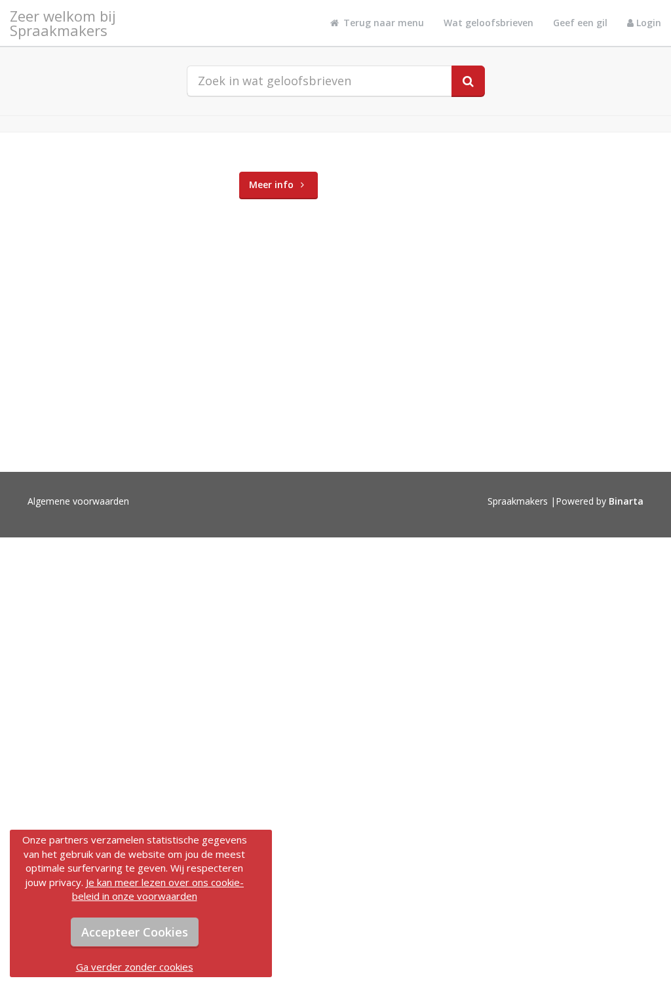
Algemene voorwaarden (78, 501)
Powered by (599, 501)
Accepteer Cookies (134, 932)
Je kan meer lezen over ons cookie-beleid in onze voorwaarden (158, 889)
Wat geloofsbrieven (488, 22)
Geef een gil (580, 22)
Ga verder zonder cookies (134, 966)
